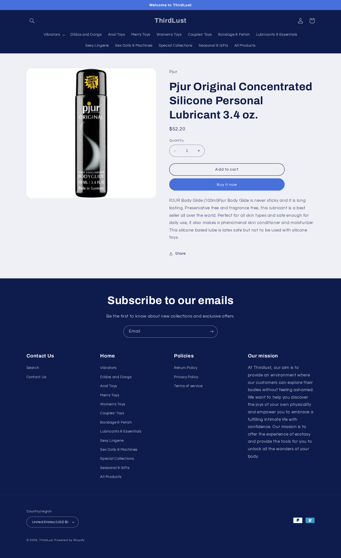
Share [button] (180, 254)
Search (32, 368)
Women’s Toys (112, 404)
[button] (32, 20)
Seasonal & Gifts (114, 468)
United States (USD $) (50, 522)
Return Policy (185, 368)
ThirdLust (46, 540)
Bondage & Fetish (116, 422)
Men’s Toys (109, 395)
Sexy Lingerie (112, 441)
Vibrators (108, 368)
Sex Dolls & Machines (119, 449)
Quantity (176, 140)
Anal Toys (108, 386)
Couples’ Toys (112, 413)
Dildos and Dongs (116, 377)
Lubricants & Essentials (121, 431)
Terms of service (188, 386)
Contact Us (36, 377)
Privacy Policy (186, 377)
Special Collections (117, 458)
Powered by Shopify (69, 540)
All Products (111, 477)
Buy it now (227, 185)
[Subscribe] (211, 332)
